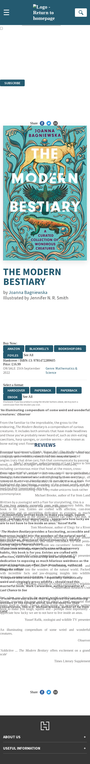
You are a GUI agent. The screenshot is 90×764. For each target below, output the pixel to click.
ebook (13, 397)
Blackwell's (39, 349)
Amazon (14, 349)
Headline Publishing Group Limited (52, 55)
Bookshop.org (70, 349)
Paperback (43, 390)
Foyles (13, 355)
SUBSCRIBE (12, 83)
